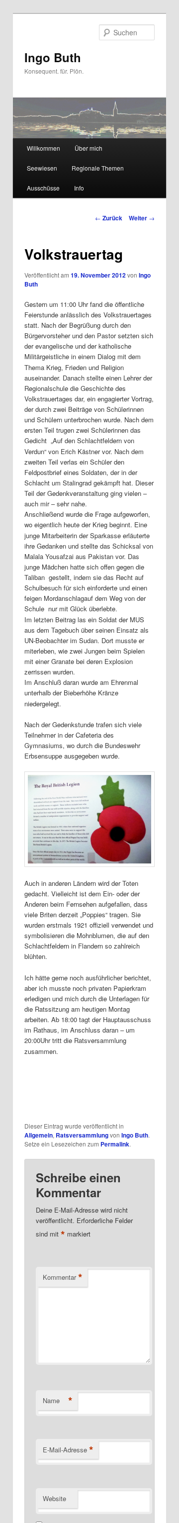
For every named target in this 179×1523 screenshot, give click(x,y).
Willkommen (43, 148)
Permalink (114, 1144)
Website (54, 1498)
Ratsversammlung (82, 1135)
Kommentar (63, 1277)
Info (79, 188)
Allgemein (38, 1135)
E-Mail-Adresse (68, 1450)
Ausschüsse (43, 188)
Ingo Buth (52, 57)
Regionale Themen (98, 168)
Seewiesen (42, 168)
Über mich (88, 148)
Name (58, 1401)
